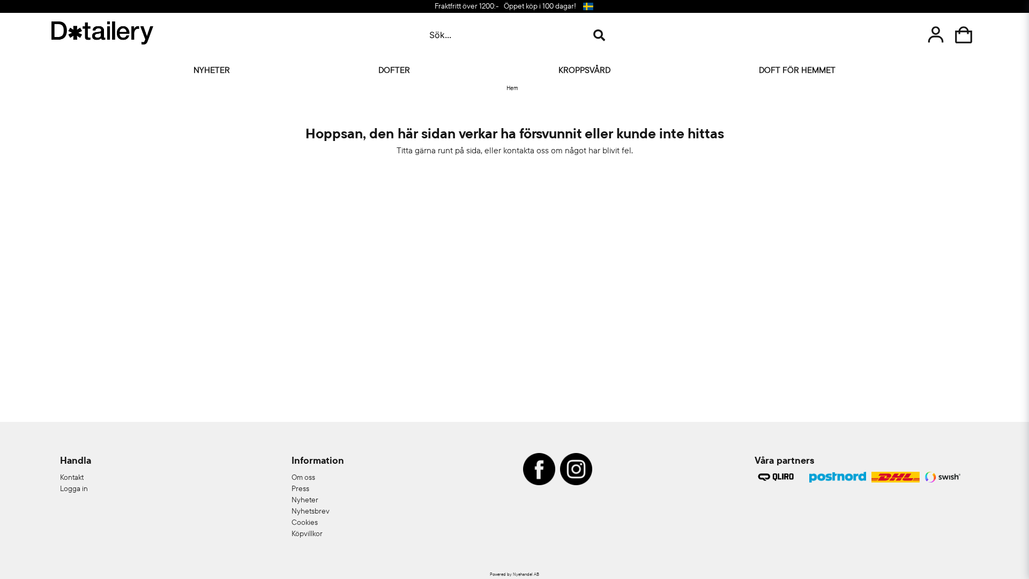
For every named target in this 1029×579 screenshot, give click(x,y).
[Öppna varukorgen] (964, 35)
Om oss (303, 477)
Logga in (74, 488)
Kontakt (72, 477)
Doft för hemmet (797, 69)
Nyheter (211, 69)
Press (300, 488)
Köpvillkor (307, 533)
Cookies (305, 522)
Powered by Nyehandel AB (514, 574)
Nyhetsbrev (311, 511)
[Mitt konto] (936, 35)
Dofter (394, 69)
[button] (587, 6)
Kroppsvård (584, 69)
